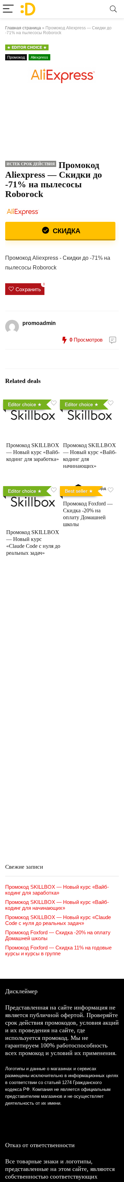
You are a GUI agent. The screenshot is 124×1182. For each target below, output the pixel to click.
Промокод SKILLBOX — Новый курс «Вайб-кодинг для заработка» (33, 452)
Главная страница (23, 28)
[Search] (113, 9)
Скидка (65, 231)
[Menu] (8, 9)
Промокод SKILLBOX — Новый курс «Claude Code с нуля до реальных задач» (58, 920)
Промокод (16, 57)
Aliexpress (39, 57)
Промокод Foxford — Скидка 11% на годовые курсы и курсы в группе (58, 950)
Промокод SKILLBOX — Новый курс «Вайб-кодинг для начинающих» (57, 905)
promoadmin (39, 323)
